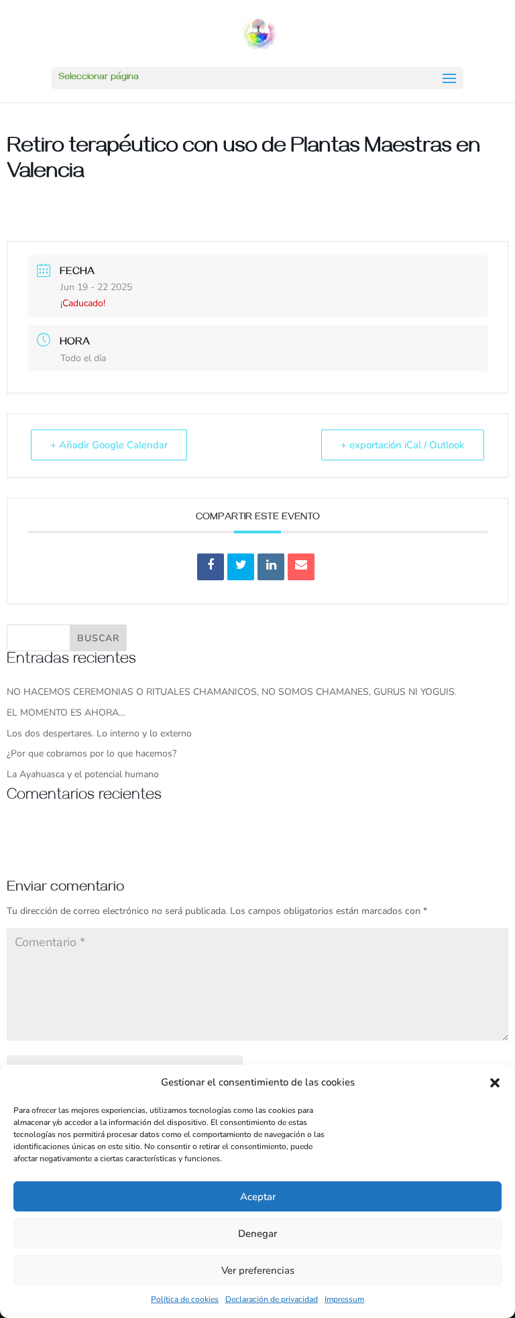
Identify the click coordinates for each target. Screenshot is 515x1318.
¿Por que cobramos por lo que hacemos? (91, 753)
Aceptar (258, 1196)
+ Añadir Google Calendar (109, 445)
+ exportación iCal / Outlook (403, 445)
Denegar (257, 1233)
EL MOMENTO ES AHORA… (66, 712)
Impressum (344, 1299)
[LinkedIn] (271, 566)
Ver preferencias (257, 1270)
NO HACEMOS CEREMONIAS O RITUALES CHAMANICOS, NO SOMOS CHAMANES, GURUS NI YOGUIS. (232, 691)
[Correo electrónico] (301, 566)
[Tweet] (240, 566)
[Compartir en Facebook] (210, 566)
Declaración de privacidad (271, 1299)
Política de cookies (185, 1299)
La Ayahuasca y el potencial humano (83, 774)
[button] (495, 1083)
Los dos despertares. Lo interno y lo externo (99, 733)
